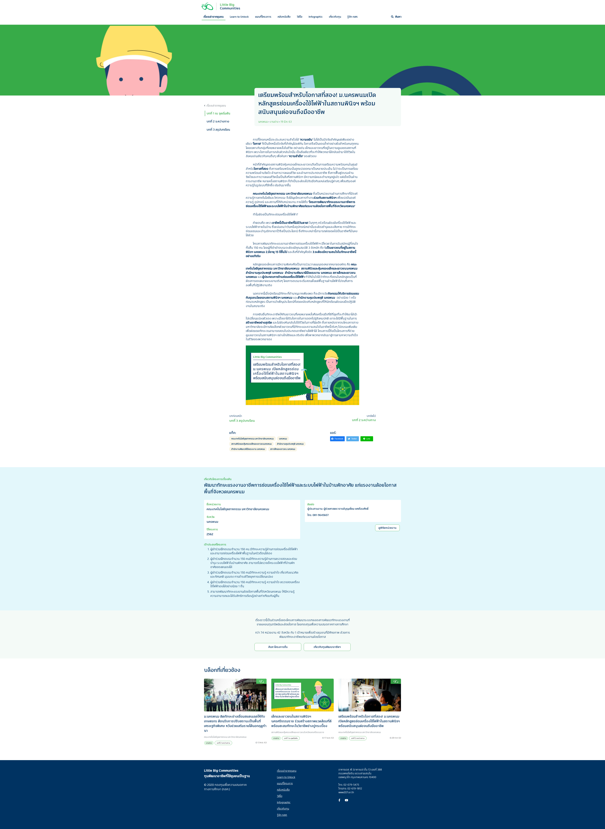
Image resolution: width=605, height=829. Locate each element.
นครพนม (283, 438)
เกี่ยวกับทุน (335, 17)
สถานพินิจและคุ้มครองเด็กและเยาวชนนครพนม (251, 443)
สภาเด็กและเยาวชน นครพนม (282, 448)
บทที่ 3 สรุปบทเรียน (218, 130)
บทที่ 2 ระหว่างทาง (218, 121)
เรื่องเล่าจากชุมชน (214, 17)
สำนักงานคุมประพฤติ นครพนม (290, 443)
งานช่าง (209, 743)
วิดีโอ (299, 17)
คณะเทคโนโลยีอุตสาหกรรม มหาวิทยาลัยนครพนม (252, 438)
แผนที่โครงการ (263, 17)
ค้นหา (398, 17)
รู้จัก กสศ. (352, 17)
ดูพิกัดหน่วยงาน (387, 528)
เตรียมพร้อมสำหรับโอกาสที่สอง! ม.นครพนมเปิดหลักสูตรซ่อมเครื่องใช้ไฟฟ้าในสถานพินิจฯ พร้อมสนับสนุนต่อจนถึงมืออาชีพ (369, 721)
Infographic (316, 17)
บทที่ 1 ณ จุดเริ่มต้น (218, 113)
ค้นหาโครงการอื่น (278, 647)
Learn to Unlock (239, 17)
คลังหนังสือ (284, 17)
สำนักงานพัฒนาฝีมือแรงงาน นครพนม (248, 448)
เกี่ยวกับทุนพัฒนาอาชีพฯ (327, 647)
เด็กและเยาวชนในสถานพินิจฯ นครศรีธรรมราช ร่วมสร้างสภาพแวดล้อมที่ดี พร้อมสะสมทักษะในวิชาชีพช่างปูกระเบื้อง (301, 721)
